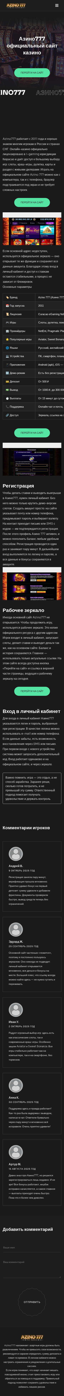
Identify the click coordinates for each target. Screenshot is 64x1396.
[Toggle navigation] (57, 6)
